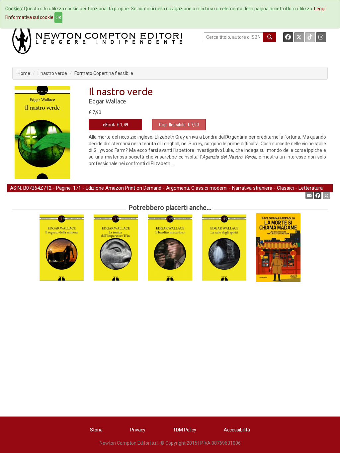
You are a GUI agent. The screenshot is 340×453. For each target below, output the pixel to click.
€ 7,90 (179, 124)
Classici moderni (209, 188)
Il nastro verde (52, 73)
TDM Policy (184, 429)
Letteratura (310, 188)
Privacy (137, 429)
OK (58, 17)
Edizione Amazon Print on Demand (123, 188)
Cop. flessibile (172, 124)
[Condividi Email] (309, 195)
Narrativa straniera (252, 188)
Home (24, 73)
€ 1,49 (115, 124)
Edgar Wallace (107, 101)
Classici (285, 188)
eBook (109, 124)
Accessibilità (237, 429)
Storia (96, 429)
